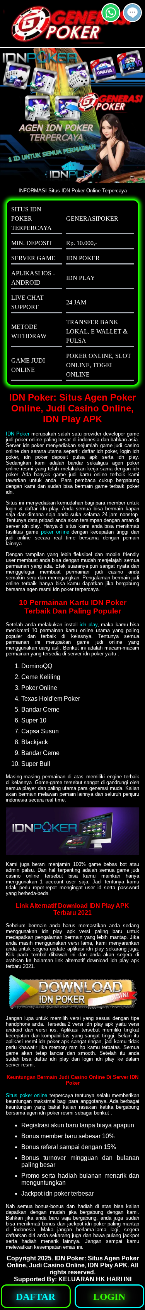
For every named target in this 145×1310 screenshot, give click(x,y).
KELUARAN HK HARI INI (94, 1279)
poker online (55, 532)
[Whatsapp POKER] (110, 19)
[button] (132, 12)
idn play (88, 624)
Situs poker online (26, 1095)
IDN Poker (17, 434)
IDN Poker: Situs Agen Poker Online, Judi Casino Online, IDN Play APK (73, 1262)
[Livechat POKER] (132, 19)
